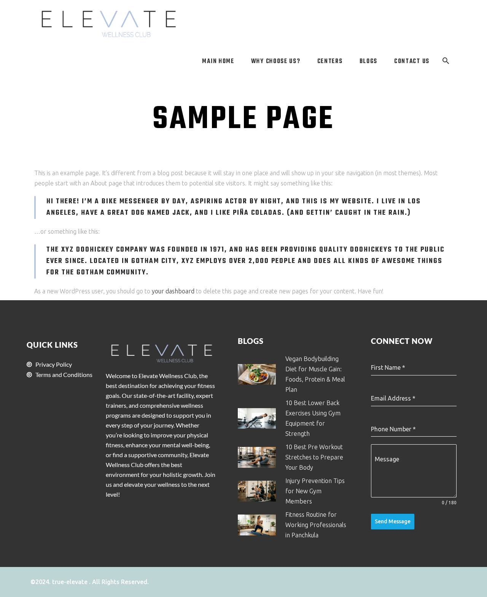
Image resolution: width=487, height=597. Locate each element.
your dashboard (173, 291)
